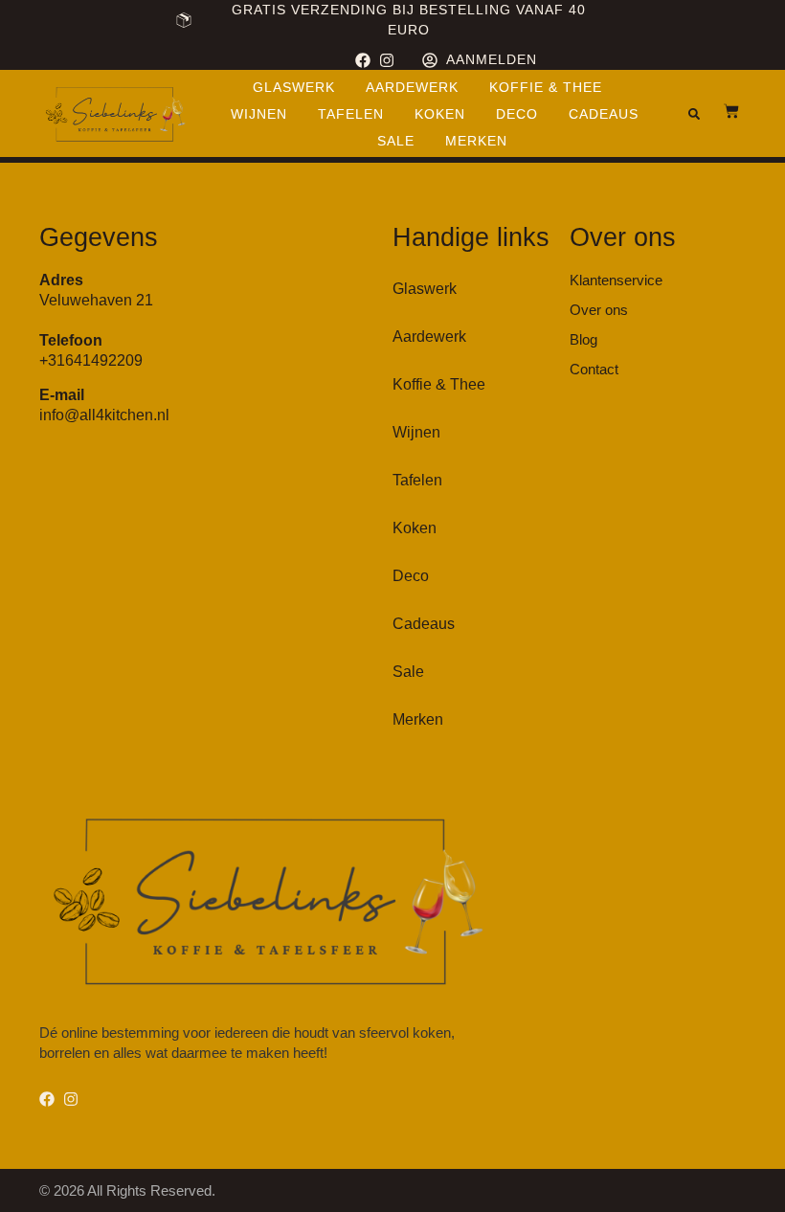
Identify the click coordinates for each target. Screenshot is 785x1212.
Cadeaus (604, 114)
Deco (517, 114)
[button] (694, 113)
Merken (476, 140)
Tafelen (351, 114)
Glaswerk (294, 87)
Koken (440, 114)
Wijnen (259, 114)
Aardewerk (412, 87)
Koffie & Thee (545, 87)
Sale (396, 140)
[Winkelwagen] (722, 111)
